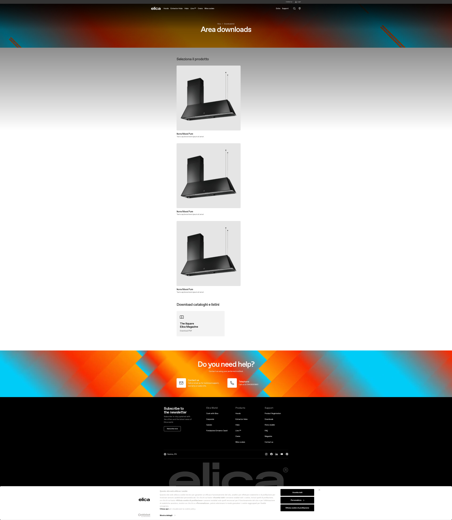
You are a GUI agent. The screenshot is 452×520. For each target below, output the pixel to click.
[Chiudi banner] (319, 490)
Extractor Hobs (241, 419)
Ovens (237, 436)
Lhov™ (238, 430)
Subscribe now (172, 428)
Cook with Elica (212, 413)
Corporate (210, 419)
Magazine (268, 436)
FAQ (266, 430)
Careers (209, 425)
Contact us (269, 442)
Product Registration (273, 413)
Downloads (269, 419)
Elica (219, 24)
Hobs (237, 425)
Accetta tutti (297, 492)
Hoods (237, 413)
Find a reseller (270, 425)
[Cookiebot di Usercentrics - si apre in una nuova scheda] (144, 515)
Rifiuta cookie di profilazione (297, 508)
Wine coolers (240, 442)
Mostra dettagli (166, 515)
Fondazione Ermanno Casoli (216, 430)
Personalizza (296, 500)
